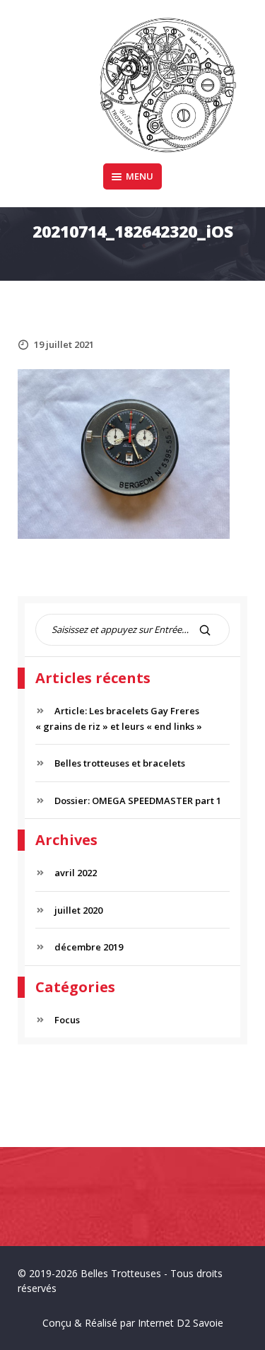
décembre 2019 (88, 947)
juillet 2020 (78, 910)
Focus (67, 1019)
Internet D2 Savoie (180, 1322)
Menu (139, 176)
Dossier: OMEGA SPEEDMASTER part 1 (137, 800)
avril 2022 (75, 872)
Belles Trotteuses (121, 1273)
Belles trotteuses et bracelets (119, 763)
